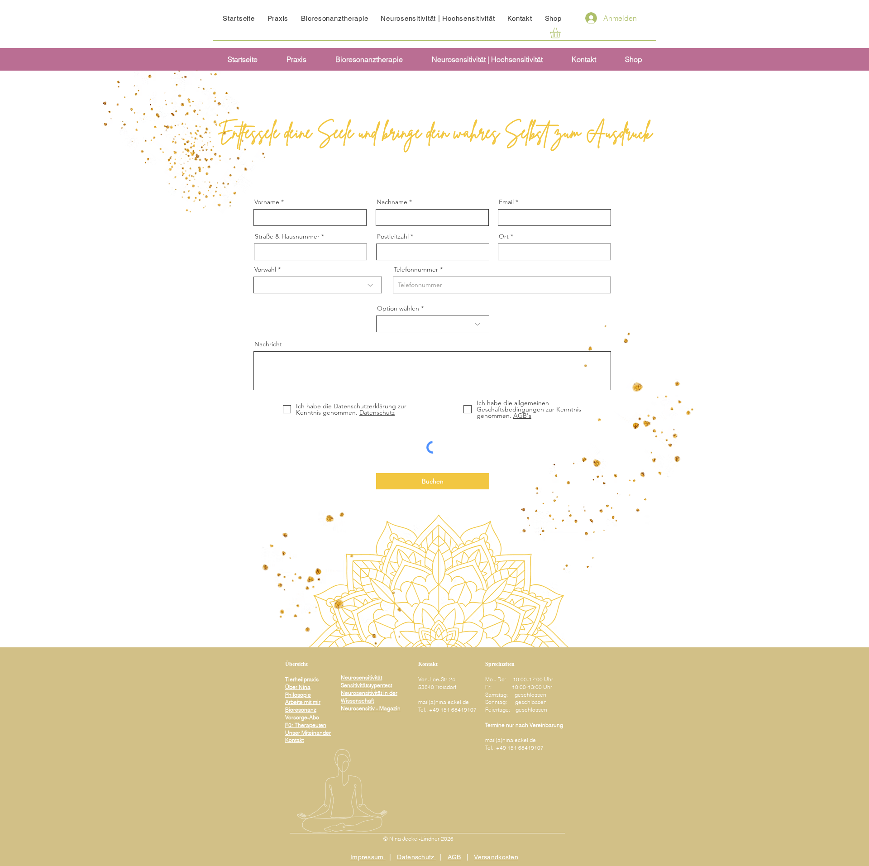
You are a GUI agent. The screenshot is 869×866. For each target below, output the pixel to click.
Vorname (266, 202)
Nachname (392, 202)
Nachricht (268, 344)
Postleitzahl (393, 236)
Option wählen (398, 308)
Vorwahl (265, 269)
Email (506, 202)
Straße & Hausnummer (287, 236)
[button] (561, 33)
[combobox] (310, 252)
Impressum (368, 857)
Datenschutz (416, 857)
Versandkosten (496, 857)
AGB (454, 857)
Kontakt (294, 740)
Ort (504, 236)
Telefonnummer (416, 269)
